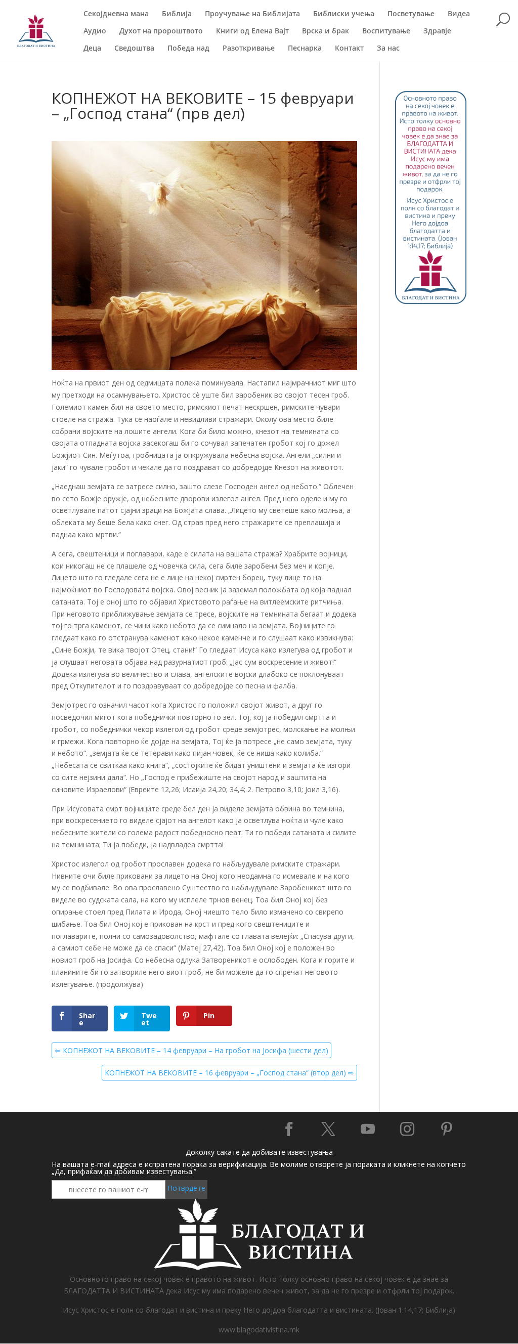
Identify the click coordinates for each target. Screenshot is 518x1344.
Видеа (459, 14)
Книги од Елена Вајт (252, 31)
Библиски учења (343, 14)
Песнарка (305, 49)
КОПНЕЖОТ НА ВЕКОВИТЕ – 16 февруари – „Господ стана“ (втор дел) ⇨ (229, 1072)
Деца (92, 49)
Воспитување (386, 31)
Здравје (437, 31)
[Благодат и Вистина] (430, 302)
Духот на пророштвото (161, 31)
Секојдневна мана (116, 14)
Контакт (349, 49)
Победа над (188, 49)
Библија (177, 14)
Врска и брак (325, 31)
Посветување (411, 14)
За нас (388, 49)
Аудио (94, 31)
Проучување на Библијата (252, 14)
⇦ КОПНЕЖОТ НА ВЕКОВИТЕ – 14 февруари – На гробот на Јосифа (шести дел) (191, 1050)
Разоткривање (249, 49)
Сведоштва (134, 49)
